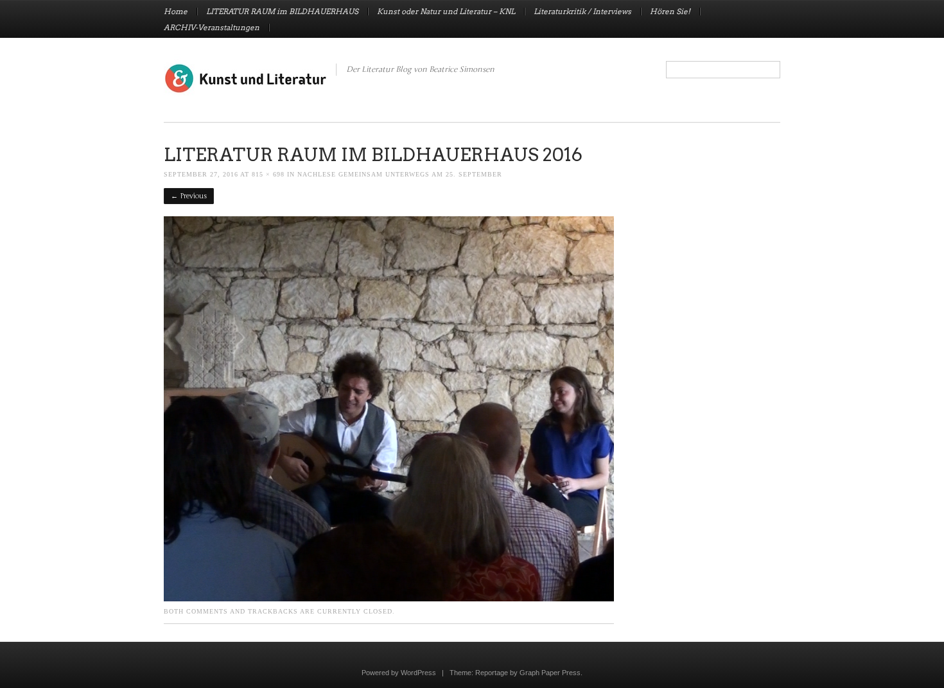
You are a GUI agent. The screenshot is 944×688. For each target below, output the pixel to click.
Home (176, 11)
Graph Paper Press (550, 672)
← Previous (189, 196)
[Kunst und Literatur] (246, 91)
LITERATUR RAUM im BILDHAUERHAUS (282, 11)
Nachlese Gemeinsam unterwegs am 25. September (399, 174)
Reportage (491, 672)
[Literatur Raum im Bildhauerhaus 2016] (389, 598)
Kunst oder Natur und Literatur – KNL (446, 11)
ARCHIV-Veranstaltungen (211, 27)
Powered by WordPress (399, 672)
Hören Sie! (670, 11)
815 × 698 (268, 174)
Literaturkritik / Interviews (582, 11)
